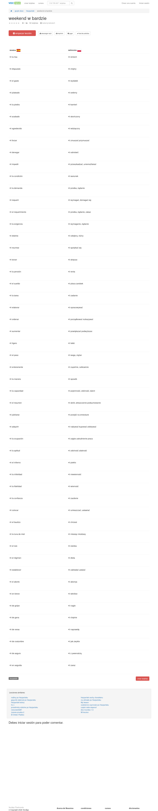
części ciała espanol (89, 707)
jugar (71, 33)
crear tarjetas (29, 3)
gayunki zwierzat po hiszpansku (23, 700)
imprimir (60, 33)
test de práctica (84, 33)
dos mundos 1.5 (87, 710)
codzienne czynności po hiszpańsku (95, 705)
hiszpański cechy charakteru (92, 697)
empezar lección (23, 33)
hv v (12, 705)
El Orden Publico (17, 714)
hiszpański (13, 678)
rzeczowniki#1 (16, 710)
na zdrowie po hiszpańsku (91, 700)
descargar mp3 (46, 33)
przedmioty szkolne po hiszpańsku (24, 707)
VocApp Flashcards (16, 807)
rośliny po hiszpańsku (19, 697)
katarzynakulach (48, 23)
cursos (41, 3)
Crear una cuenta (128, 3)
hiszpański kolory (17, 702)
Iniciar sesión (144, 3)
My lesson (85, 702)
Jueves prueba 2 (17, 712)
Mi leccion (85, 712)
